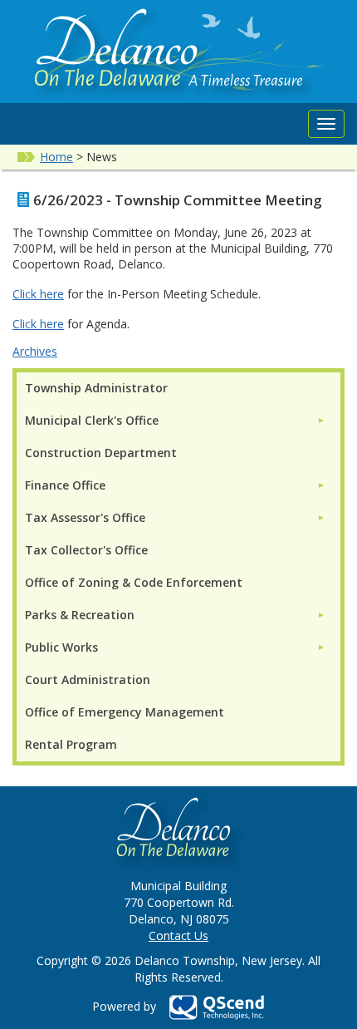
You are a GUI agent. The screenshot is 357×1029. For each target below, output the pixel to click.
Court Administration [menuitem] (87, 679)
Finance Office (65, 485)
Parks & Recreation (79, 615)
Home (56, 157)
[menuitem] (175, 420)
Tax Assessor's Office (85, 517)
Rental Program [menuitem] (71, 744)
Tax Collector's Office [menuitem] (86, 550)
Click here (38, 294)
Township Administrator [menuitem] (96, 388)
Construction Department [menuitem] (101, 452)
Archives (34, 351)
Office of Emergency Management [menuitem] (124, 712)
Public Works (61, 647)
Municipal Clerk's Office (92, 420)
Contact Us (178, 935)
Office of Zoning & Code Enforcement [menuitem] (133, 582)
